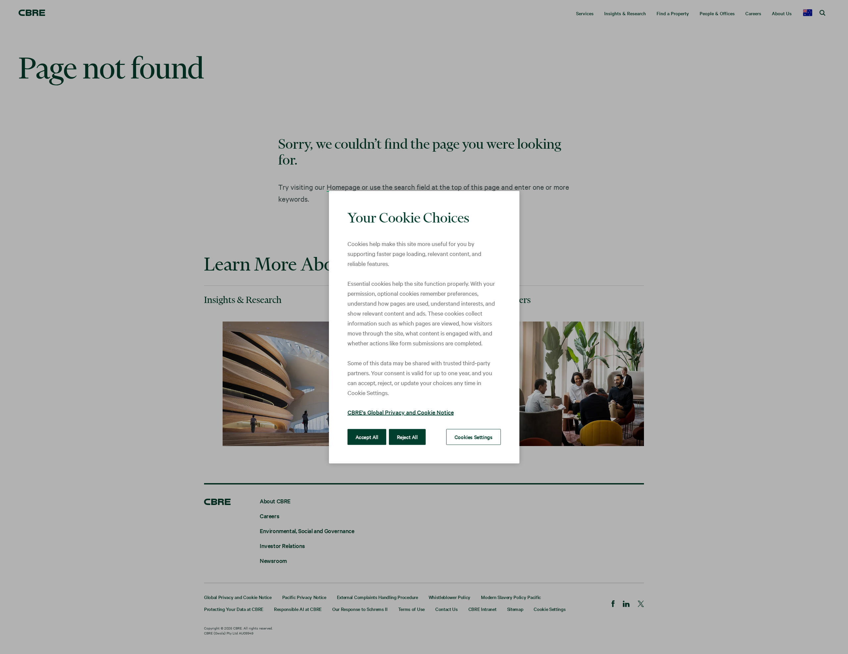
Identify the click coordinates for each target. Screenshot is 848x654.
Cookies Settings (473, 436)
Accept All (366, 436)
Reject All (407, 436)
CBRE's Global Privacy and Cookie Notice (400, 412)
